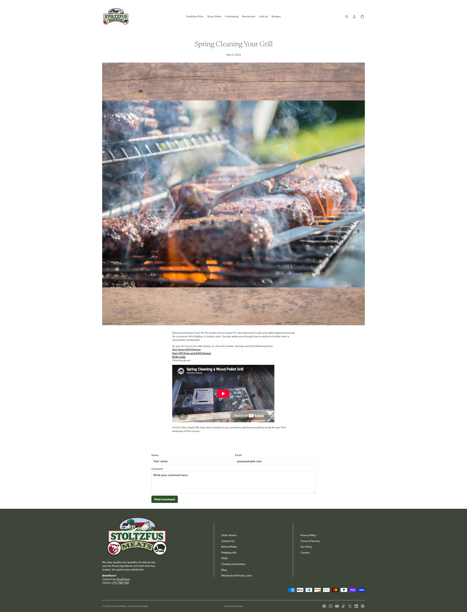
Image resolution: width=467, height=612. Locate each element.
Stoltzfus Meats (118, 606)
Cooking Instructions (233, 564)
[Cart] (362, 17)
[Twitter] (350, 606)
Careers (305, 552)
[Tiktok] (343, 606)
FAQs (224, 558)
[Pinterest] (362, 606)
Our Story (306, 546)
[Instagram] (330, 606)
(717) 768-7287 (120, 582)
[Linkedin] (356, 606)
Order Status (229, 535)
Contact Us (228, 541)
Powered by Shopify (138, 606)
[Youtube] (337, 606)
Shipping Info (228, 552)
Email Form (123, 579)
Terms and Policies (233, 606)
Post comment (164, 499)
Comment (157, 468)
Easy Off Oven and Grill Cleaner (191, 353)
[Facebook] (324, 606)
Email (238, 455)
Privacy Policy (308, 535)
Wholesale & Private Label (236, 575)
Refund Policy (229, 546)
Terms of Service (310, 541)
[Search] (347, 17)
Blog (224, 570)
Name (155, 455)
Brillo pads (179, 356)
